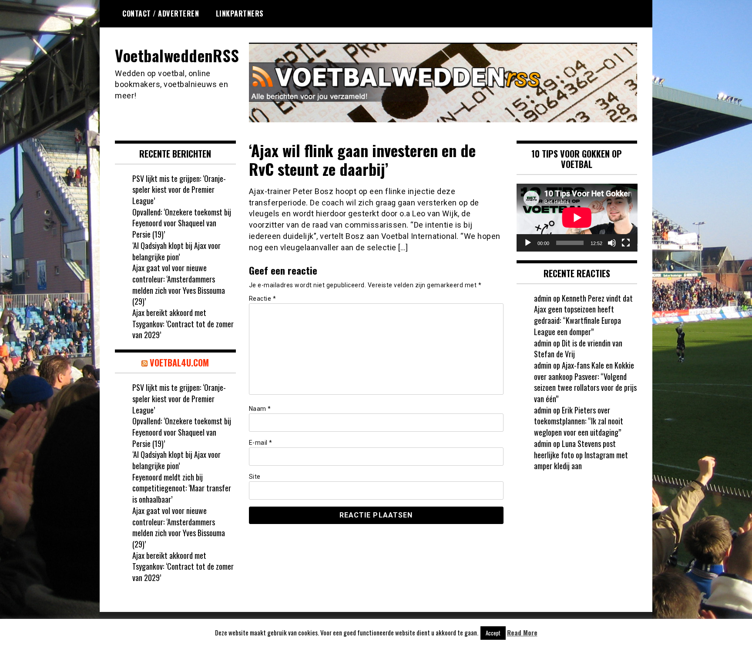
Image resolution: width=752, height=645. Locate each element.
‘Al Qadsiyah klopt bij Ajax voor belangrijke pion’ (176, 251)
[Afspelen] (528, 243)
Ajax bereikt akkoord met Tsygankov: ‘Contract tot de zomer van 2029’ (183, 323)
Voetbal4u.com (179, 362)
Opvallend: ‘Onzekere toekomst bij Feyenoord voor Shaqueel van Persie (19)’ (181, 223)
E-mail (260, 442)
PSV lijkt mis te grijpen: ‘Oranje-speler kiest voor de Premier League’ (179, 189)
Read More (522, 632)
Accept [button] (493, 632)
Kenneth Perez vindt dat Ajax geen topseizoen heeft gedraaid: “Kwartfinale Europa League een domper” (583, 314)
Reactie (262, 298)
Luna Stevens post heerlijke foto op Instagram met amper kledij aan (581, 454)
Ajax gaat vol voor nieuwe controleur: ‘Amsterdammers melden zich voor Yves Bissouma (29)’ (178, 284)
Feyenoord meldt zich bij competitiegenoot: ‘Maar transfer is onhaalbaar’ (181, 488)
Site (255, 476)
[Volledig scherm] (625, 243)
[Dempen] (612, 243)
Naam (260, 408)
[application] (577, 218)
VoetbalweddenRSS (177, 55)
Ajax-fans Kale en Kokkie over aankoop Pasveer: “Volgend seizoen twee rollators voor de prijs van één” (585, 381)
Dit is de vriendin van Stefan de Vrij (578, 348)
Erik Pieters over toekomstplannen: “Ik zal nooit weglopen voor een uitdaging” (578, 421)
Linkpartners (240, 13)
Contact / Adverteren (160, 13)
